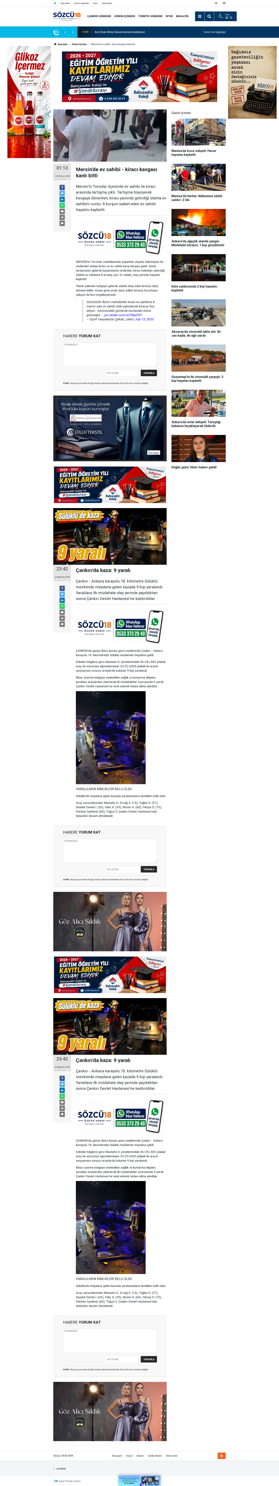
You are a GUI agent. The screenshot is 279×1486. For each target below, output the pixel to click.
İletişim (140, 1456)
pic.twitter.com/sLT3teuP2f (122, 315)
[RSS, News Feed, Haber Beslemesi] (222, 1456)
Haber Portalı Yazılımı (70, 1481)
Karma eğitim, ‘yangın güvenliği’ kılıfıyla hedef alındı (123, 32)
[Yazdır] (62, 217)
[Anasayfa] (55, 3)
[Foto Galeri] (224, 3)
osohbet (61, 1468)
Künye (129, 1456)
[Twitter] (62, 193)
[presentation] (65, 32)
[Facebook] (62, 187)
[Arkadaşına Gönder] (62, 211)
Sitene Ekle (107, 3)
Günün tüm (215, 32)
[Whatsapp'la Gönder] (62, 205)
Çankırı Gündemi (99, 16)
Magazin (182, 16)
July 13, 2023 (144, 319)
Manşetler (65, 3)
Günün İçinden (124, 16)
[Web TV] (216, 3)
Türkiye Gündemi (150, 16)
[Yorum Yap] (62, 223)
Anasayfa (117, 1456)
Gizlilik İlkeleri (155, 1456)
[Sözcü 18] (67, 16)
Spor (169, 16)
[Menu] (200, 16)
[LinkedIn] (62, 199)
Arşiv (95, 3)
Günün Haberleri (81, 3)
